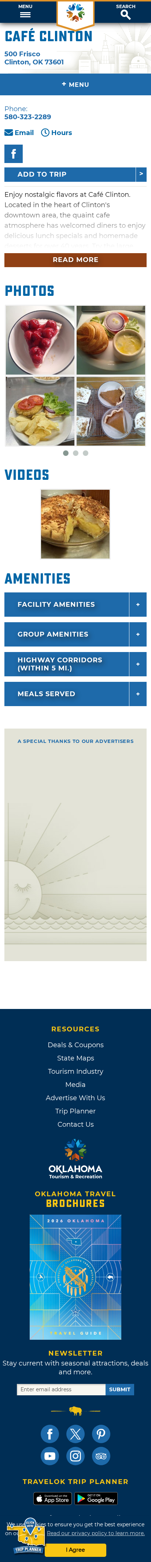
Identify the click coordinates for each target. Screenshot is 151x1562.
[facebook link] (50, 1434)
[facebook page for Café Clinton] (13, 154)
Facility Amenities (56, 605)
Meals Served (47, 694)
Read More (76, 260)
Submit (119, 1389)
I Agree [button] (75, 1550)
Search (126, 6)
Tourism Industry (75, 1071)
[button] (25, 12)
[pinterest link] (101, 1434)
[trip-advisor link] (101, 1456)
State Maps (75, 1058)
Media (75, 1085)
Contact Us (76, 1124)
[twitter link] (75, 1434)
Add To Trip (42, 174)
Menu (25, 6)
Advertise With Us (75, 1098)
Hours (61, 133)
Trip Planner (75, 1111)
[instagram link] (75, 1456)
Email (24, 133)
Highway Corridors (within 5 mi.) (60, 664)
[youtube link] (50, 1456)
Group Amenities (53, 634)
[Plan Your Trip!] (26, 1536)
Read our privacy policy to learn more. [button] (96, 1533)
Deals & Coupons (76, 1045)
